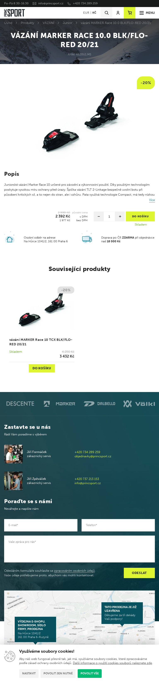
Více (152, 200)
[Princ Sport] (14, 13)
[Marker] (59, 404)
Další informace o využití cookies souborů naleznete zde (112, 663)
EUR (86, 12)
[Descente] (20, 403)
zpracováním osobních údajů (74, 571)
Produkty (27, 23)
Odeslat (139, 573)
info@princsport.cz (50, 3)
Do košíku (42, 368)
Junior (67, 23)
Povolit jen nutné (58, 673)
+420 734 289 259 (85, 3)
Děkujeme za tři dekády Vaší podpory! (121, 613)
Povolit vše (90, 673)
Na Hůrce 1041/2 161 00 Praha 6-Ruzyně (33, 629)
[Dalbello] (99, 403)
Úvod (8, 23)
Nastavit (29, 673)
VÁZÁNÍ (48, 23)
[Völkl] (139, 403)
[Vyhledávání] (106, 13)
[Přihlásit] (118, 13)
